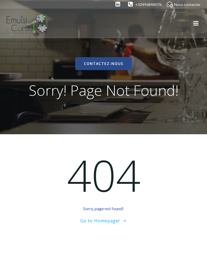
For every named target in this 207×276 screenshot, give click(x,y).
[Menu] (196, 23)
